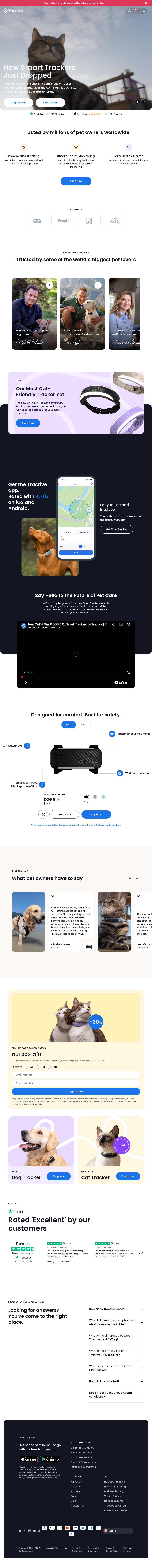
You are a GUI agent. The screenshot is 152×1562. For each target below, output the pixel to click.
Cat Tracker (50, 102)
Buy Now (96, 814)
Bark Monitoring (113, 1491)
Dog (31, 1067)
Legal (65, 1548)
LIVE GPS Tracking (114, 1482)
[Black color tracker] (86, 797)
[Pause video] (137, 102)
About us (76, 1482)
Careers (76, 1486)
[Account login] (129, 11)
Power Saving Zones (116, 1510)
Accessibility (52, 1548)
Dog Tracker (18, 102)
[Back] (71, 268)
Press (74, 1496)
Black (87, 802)
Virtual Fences (112, 1496)
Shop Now (76, 181)
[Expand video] (143, 102)
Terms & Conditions (19, 1104)
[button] (68, 724)
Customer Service (81, 1457)
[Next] (81, 268)
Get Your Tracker (116, 529)
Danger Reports (113, 1501)
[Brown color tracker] (95, 797)
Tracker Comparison (83, 1462)
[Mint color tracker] (103, 797)
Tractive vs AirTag (115, 1505)
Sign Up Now (76, 1091)
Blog (73, 1501)
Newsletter (77, 1505)
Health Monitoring (115, 1486)
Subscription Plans (82, 1452)
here (118, 825)
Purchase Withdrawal (83, 1467)
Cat (43, 1067)
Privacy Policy (37, 1104)
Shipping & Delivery (82, 1448)
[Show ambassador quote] (49, 285)
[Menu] (144, 11)
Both (55, 1067)
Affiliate (75, 1491)
